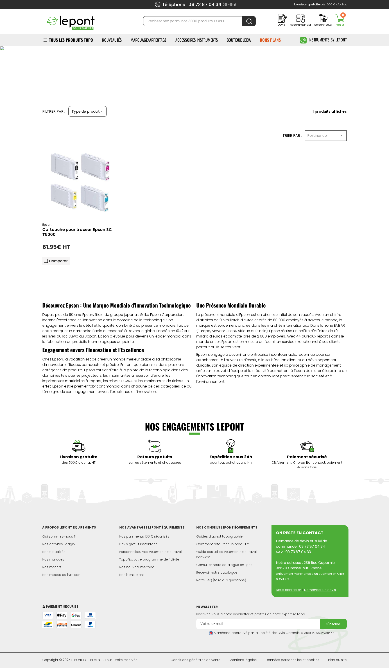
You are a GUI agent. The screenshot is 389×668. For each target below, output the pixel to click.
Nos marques (53, 559)
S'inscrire (333, 624)
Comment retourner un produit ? (222, 544)
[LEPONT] (70, 20)
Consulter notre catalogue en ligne (224, 565)
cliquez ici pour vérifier (317, 633)
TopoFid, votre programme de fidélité (149, 559)
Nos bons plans (132, 574)
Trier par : (292, 135)
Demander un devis (320, 590)
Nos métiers (51, 567)
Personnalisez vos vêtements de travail (150, 551)
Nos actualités (53, 551)
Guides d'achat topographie (219, 536)
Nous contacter (288, 590)
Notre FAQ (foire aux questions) (221, 580)
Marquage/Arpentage (148, 40)
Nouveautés (112, 40)
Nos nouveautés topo (136, 567)
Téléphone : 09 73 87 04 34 (191, 4)
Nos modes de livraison (61, 574)
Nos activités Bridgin (58, 544)
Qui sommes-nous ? (59, 536)
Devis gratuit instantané (138, 544)
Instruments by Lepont (327, 40)
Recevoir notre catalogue (216, 572)
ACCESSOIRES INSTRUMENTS (196, 40)
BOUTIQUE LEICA (239, 40)
